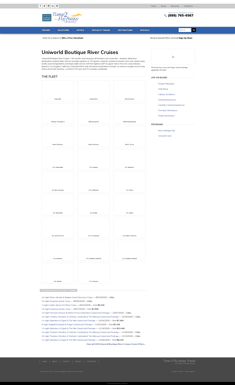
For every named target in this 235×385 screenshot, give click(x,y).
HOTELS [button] (80, 30)
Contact (66, 361)
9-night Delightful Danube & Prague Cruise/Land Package (67, 324)
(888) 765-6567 (180, 15)
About (163, 6)
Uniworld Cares (165, 136)
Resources (175, 6)
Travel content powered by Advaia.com (117, 383)
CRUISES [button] (46, 30)
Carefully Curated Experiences (171, 105)
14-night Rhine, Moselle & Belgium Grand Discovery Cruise (67, 297)
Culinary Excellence (166, 94)
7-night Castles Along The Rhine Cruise (59, 305)
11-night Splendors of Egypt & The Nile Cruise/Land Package (68, 320)
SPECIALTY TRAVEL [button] (101, 30)
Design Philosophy (166, 83)
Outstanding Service (167, 99)
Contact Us (188, 6)
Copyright (91, 361)
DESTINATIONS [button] (125, 30)
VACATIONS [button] (63, 30)
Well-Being (163, 89)
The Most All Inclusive (167, 110)
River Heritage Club (166, 130)
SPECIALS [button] (144, 30)
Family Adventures (166, 115)
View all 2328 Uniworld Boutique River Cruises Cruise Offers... (116, 344)
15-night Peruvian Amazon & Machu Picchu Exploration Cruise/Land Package (75, 313)
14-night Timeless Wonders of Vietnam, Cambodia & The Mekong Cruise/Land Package (80, 316)
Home (153, 6)
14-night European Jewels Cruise (56, 301)
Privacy (78, 361)
